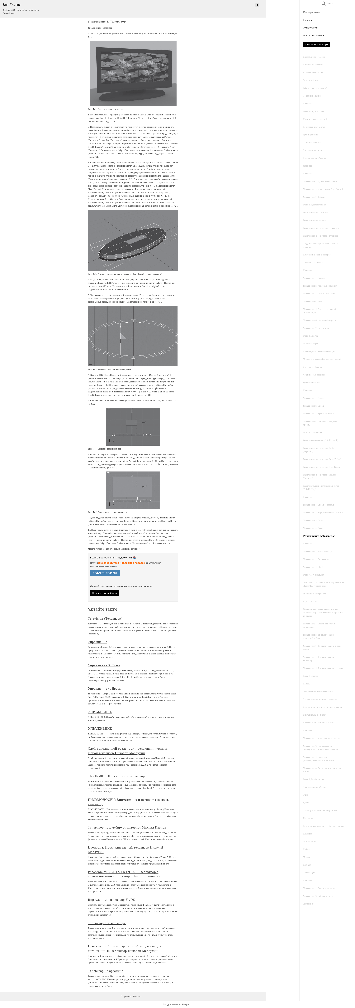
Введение (307, 19)
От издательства (310, 27)
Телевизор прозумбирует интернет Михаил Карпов (127, 827)
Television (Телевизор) (105, 618)
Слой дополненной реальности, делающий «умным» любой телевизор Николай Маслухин (128, 750)
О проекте (126, 996)
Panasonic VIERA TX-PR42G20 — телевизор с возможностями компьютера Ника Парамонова (124, 873)
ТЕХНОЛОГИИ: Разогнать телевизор (116, 776)
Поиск (326, 3)
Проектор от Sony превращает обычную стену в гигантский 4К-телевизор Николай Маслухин (124, 948)
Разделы (137, 996)
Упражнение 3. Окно (104, 665)
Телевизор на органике (105, 970)
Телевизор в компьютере (107, 923)
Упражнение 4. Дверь (104, 688)
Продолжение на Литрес (316, 44)
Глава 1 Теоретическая (313, 35)
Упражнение (97, 641)
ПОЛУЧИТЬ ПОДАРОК (105, 573)
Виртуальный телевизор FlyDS (111, 899)
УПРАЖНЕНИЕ (100, 711)
